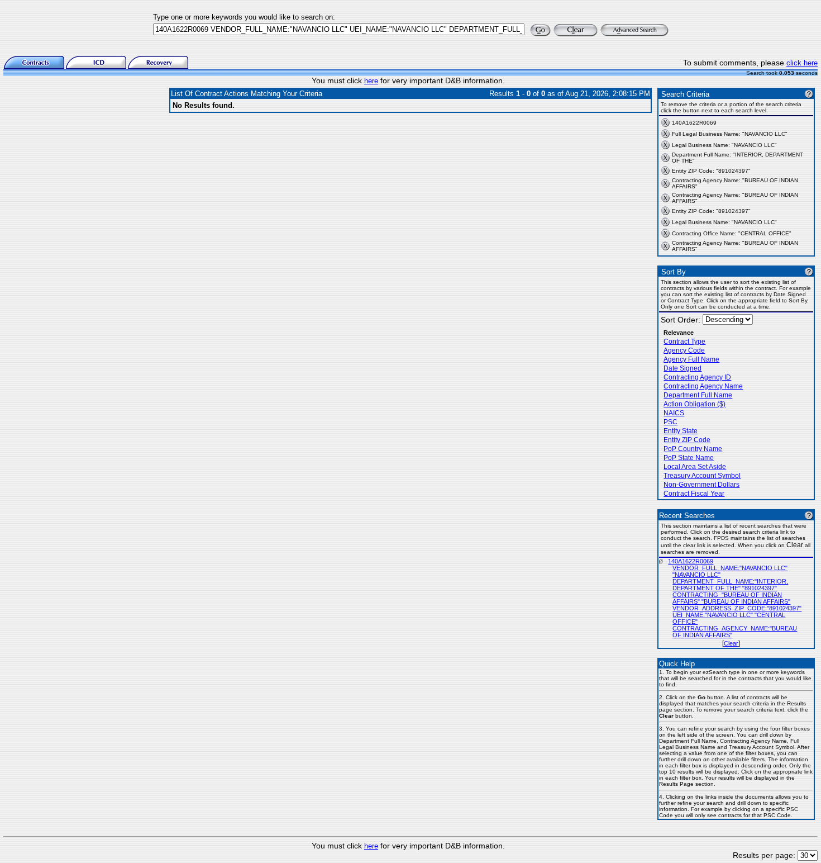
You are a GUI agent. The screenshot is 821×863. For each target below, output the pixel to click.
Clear (731, 643)
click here (802, 63)
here (371, 81)
